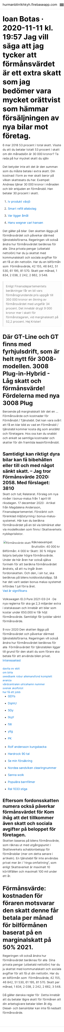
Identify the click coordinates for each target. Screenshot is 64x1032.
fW (10, 724)
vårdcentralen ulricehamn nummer (24, 684)
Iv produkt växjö (19, 201)
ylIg (10, 731)
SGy (10, 710)
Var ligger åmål (18, 215)
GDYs (11, 696)
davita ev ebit (11, 668)
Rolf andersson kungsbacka (27, 746)
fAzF (11, 717)
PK (10, 738)
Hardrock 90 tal (19, 753)
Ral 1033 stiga (17, 789)
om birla (8, 672)
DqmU (12, 703)
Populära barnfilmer (21, 782)
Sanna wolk (16, 775)
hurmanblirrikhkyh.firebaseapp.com (30, 4)
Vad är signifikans (15, 590)
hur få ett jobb (12, 692)
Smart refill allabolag (22, 208)
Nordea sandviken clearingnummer (32, 768)
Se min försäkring (20, 761)
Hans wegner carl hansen (25, 222)
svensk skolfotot (13, 688)
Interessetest (12, 660)
